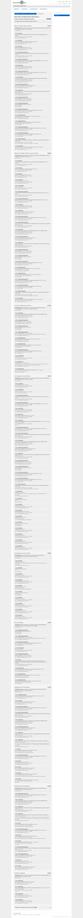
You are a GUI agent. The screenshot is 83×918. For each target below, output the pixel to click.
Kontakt (63, 1)
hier (36, 21)
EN (60, 3)
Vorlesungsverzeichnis (19, 5)
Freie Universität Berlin (17, 913)
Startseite (59, 1)
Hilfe (69, 1)
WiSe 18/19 (17, 13)
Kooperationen (37, 914)
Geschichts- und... (24, 13)
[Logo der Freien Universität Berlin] (19, 3)
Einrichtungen (31, 914)
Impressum (66, 1)
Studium (20, 914)
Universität (15, 914)
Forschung (25, 914)
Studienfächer (65, 3)
